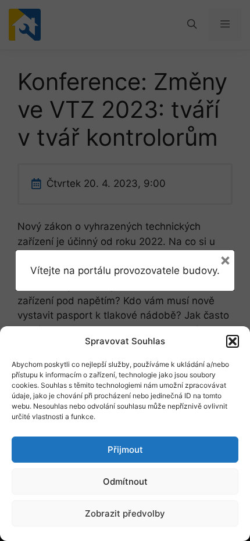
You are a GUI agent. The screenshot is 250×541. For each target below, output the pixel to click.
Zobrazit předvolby (125, 513)
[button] (232, 341)
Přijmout (125, 449)
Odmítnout (125, 481)
